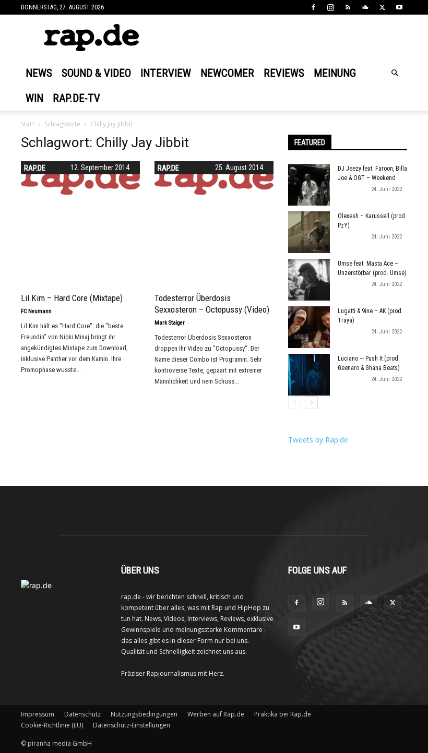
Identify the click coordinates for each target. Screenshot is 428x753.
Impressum (37, 714)
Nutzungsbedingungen (144, 714)
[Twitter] (382, 7)
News (39, 73)
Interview (165, 73)
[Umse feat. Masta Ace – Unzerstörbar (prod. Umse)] (309, 280)
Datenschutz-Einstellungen (131, 725)
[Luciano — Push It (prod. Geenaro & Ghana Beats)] (309, 375)
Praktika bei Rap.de (282, 714)
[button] (394, 73)
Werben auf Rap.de (215, 714)
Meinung (335, 73)
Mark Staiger (169, 322)
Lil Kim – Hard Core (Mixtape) (72, 298)
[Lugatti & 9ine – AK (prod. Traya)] (309, 327)
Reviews (284, 73)
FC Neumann (36, 311)
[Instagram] (330, 7)
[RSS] (347, 7)
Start (27, 123)
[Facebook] (313, 7)
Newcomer (227, 73)
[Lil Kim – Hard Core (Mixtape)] (80, 178)
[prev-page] (294, 402)
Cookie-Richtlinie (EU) (52, 725)
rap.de (168, 168)
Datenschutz (82, 714)
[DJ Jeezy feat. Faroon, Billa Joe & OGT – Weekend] (309, 185)
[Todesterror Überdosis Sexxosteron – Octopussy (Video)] (214, 178)
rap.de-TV (76, 98)
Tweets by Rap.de (318, 440)
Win (34, 98)
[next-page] (311, 402)
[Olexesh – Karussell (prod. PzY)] (309, 232)
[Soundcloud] (365, 7)
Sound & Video (96, 73)
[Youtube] (399, 7)
